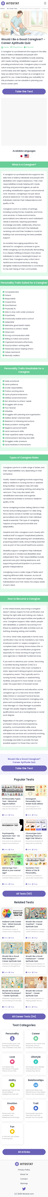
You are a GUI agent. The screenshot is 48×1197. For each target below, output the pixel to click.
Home (2, 8)
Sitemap (24, 1183)
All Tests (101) (24, 893)
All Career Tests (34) (24, 1016)
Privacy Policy (24, 1169)
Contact (24, 1179)
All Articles (24, 1152)
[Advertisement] (24, 122)
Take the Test (24, 91)
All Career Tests (12, 8)
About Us (24, 1174)
